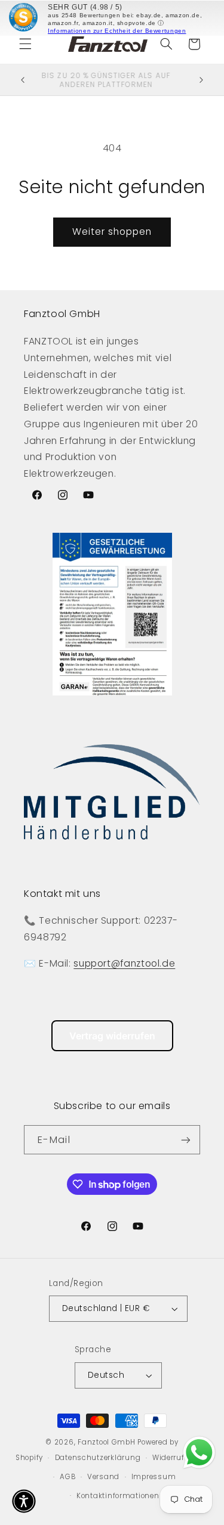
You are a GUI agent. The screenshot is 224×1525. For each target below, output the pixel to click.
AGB (67, 1476)
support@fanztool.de (124, 963)
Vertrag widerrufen (112, 1036)
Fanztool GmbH (107, 1442)
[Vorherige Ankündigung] (23, 80)
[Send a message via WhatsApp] (199, 1452)
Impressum (153, 1476)
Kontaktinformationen (117, 1496)
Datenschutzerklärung (98, 1457)
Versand (103, 1476)
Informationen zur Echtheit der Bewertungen (117, 30)
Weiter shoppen (112, 231)
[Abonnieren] (186, 1139)
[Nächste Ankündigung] (201, 80)
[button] (25, 44)
